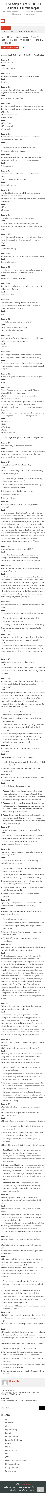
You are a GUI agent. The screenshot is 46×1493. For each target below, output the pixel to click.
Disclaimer (32, 1490)
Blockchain (9, 1423)
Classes (7, 1426)
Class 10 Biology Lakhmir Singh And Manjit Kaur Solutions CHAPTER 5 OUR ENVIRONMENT (20, 1393)
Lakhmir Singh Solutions (26, 31)
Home (5, 31)
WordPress (13, 1487)
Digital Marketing (11, 1429)
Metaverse (8, 1443)
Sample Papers (10, 1471)
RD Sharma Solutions (12, 1464)
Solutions (12, 31)
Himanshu (14, 1381)
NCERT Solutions (11, 1450)
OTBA (7, 1457)
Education (8, 1433)
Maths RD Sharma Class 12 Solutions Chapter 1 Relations (19, 1401)
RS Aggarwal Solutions (13, 1467)
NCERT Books (9, 1447)
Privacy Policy (23, 1490)
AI (6, 1419)
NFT (6, 1454)
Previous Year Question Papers (15, 1460)
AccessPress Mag (28, 1487)
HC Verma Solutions (12, 1436)
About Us (13, 1490)
